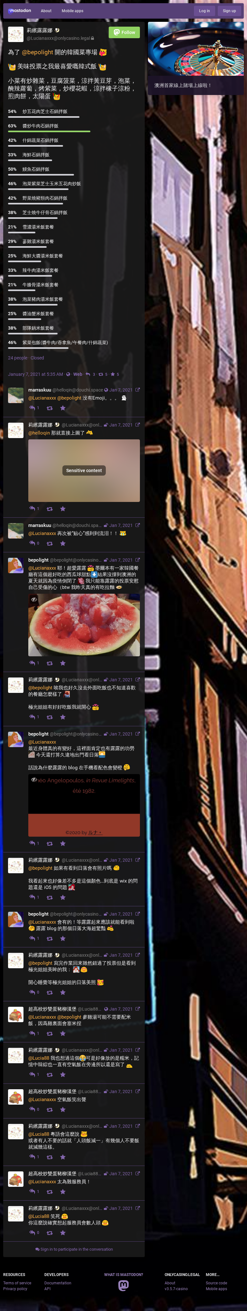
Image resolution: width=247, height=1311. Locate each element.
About (46, 11)
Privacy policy (15, 1289)
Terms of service (17, 1283)
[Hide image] (34, 599)
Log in (204, 11)
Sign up (229, 11)
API (47, 1289)
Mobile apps (72, 11)
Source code (216, 1283)
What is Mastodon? (123, 1274)
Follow (128, 32)
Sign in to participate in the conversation (76, 1249)
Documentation (57, 1283)
